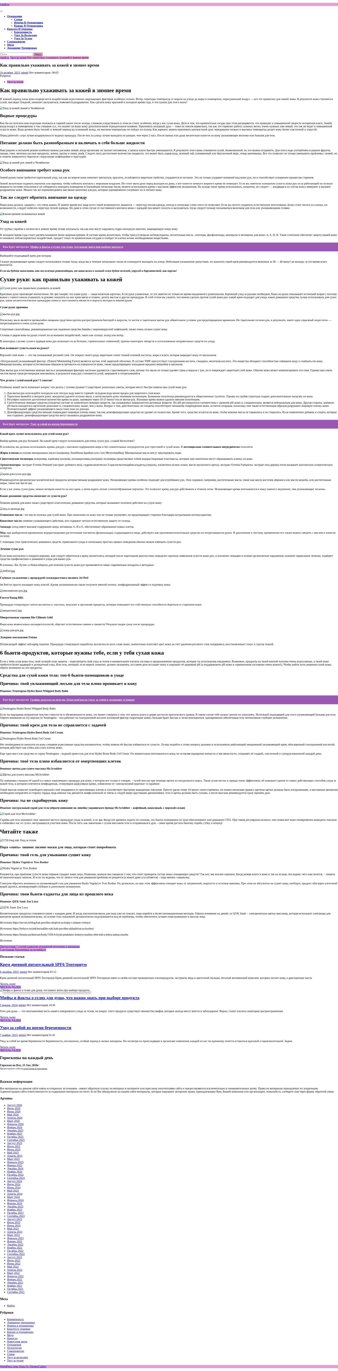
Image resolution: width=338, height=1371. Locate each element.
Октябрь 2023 (15, 1212)
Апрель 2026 (14, 1117)
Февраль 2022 (15, 1276)
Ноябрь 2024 (14, 1171)
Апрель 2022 (14, 1269)
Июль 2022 (13, 1260)
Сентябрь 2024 (16, 1178)
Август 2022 (14, 1257)
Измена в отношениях (28, 22)
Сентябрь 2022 (16, 1254)
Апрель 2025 (14, 1155)
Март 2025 (13, 1158)
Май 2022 (13, 1266)
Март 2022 (13, 1273)
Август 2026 (14, 1105)
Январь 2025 (14, 1165)
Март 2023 (13, 1235)
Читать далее (7, 983)
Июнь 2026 (13, 1111)
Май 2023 (13, 1228)
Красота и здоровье (20, 28)
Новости (12, 1338)
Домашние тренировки (22, 47)
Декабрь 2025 (15, 1130)
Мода (10, 44)
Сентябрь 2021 (16, 1292)
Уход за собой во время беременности (35, 1027)
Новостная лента (17, 1341)
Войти (11, 1305)
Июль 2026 (13, 1108)
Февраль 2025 (15, 1162)
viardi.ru (4, 4)
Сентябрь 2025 (16, 1139)
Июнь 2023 (13, 1225)
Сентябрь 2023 (16, 1216)
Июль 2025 (13, 1146)
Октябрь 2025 (15, 1136)
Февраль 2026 (15, 1124)
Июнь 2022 (13, 1263)
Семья (18, 19)
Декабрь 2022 (15, 1244)
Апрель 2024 (14, 1193)
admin (24, 72)
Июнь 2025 (13, 1149)
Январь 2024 (14, 1203)
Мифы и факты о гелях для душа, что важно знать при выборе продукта (69, 997)
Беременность (23, 32)
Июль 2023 (13, 1222)
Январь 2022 (14, 1279)
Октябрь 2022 (15, 1250)
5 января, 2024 (8, 1005)
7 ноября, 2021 (8, 1035)
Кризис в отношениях (28, 25)
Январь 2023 (14, 1241)
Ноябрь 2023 (14, 1209)
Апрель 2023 (14, 1231)
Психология (14, 1347)
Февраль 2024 (15, 1200)
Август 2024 (14, 1181)
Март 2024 (13, 1197)
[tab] (1, 11)
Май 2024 (13, 1190)
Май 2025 (13, 1152)
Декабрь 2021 (15, 1282)
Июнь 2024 (13, 1187)
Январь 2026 (14, 1127)
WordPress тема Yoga (12, 1366)
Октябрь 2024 (15, 1174)
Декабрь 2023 (15, 1206)
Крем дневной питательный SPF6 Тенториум (43, 964)
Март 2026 (13, 1120)
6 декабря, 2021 (9, 971)
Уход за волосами (25, 35)
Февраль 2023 (15, 1238)
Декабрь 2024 (15, 1168)
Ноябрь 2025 (14, 1133)
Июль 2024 (13, 1184)
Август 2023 (14, 1219)
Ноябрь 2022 (14, 1247)
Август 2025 (14, 1143)
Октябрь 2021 (15, 1288)
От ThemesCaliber (35, 1366)
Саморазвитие (16, 41)
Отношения (14, 16)
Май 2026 (13, 1114)
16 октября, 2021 (10, 72)
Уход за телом (23, 38)
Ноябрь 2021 (14, 1285)
